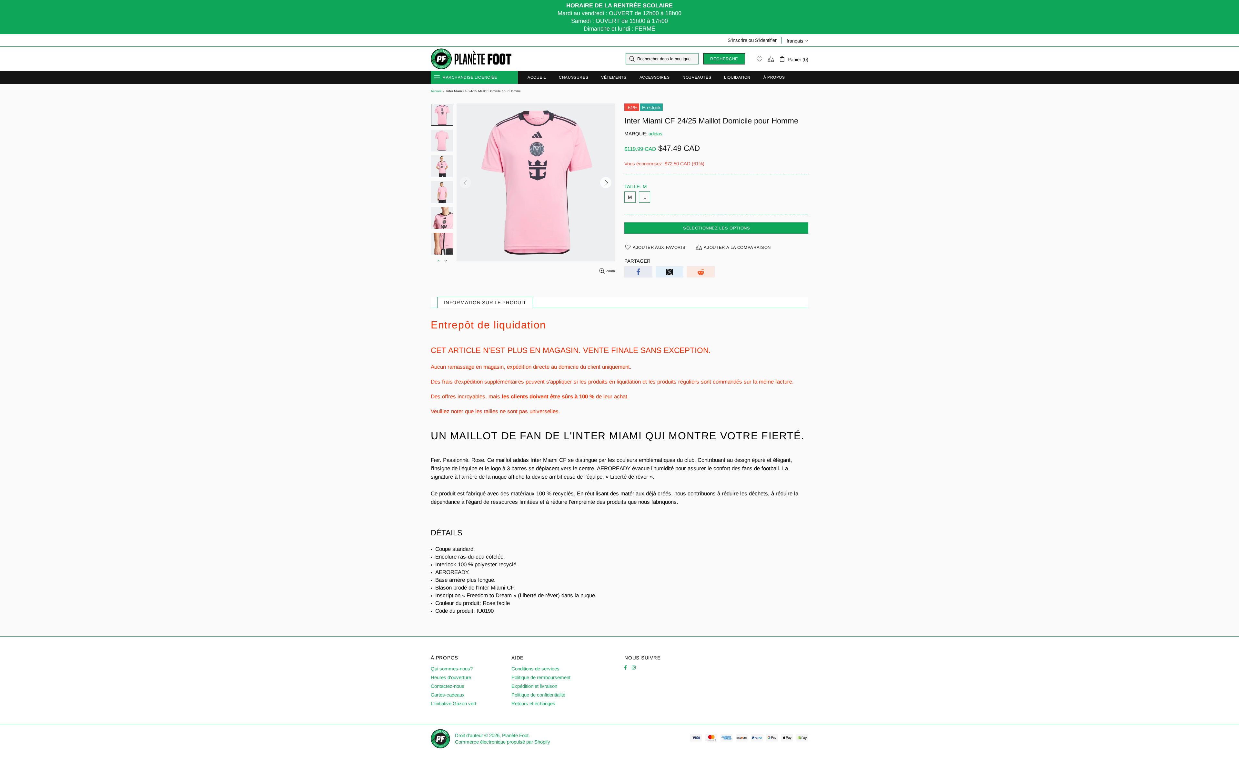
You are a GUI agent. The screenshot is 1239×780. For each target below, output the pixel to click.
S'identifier (766, 40)
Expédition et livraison (534, 686)
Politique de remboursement (540, 677)
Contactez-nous (447, 686)
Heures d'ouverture (451, 677)
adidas (655, 133)
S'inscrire (737, 40)
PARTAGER (637, 261)
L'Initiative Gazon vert (453, 703)
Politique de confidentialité (538, 694)
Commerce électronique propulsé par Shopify (502, 742)
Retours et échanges (533, 703)
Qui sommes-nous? (452, 668)
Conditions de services (535, 668)
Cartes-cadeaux (448, 694)
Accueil (436, 91)
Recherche (724, 58)
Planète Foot (471, 59)
